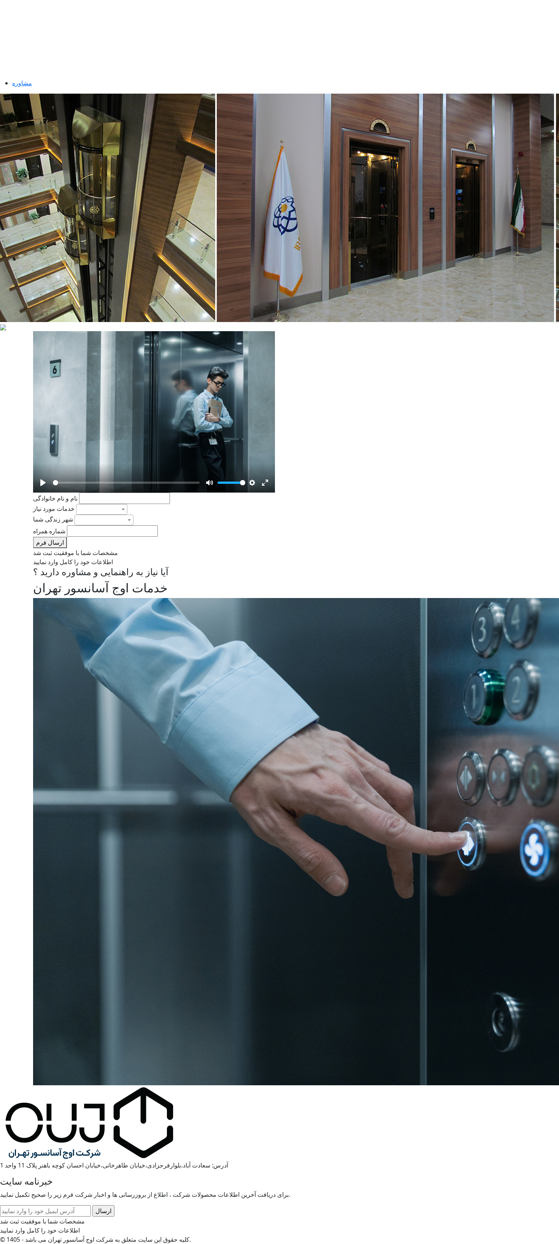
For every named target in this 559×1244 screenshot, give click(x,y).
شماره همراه (49, 531)
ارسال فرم (50, 542)
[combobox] (101, 509)
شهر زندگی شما (53, 519)
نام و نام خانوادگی (55, 498)
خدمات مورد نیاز (54, 508)
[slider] (126, 482)
